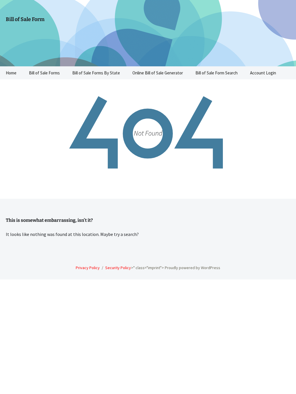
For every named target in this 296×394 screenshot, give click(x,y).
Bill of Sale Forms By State (96, 73)
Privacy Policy (88, 267)
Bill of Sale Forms (44, 73)
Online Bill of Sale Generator (157, 73)
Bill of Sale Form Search (216, 73)
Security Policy (118, 267)
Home (11, 73)
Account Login (263, 73)
